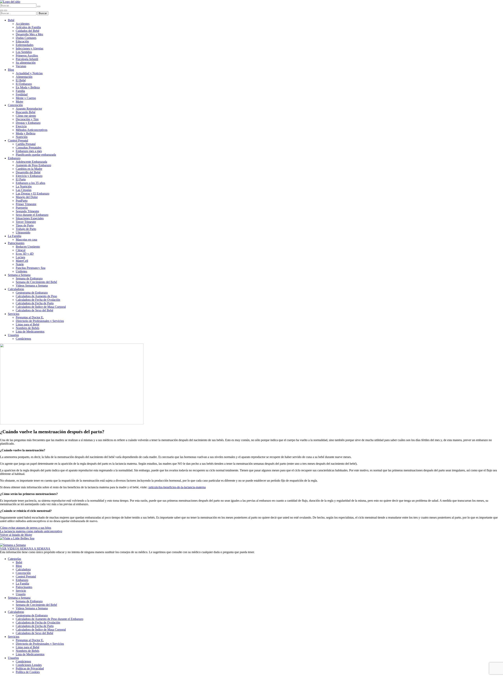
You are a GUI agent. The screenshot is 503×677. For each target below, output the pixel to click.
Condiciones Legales (29, 665)
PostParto (22, 200)
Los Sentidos (24, 52)
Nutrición (22, 137)
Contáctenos (23, 338)
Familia (20, 91)
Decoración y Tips (27, 119)
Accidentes (22, 23)
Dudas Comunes (26, 38)
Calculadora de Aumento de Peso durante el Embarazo (49, 619)
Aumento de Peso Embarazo (33, 165)
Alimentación (24, 76)
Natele (20, 264)
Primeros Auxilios (27, 55)
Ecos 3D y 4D (25, 253)
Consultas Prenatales (28, 147)
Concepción (15, 105)
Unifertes (21, 271)
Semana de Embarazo (29, 278)
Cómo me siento (26, 115)
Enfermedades (24, 45)
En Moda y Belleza (28, 87)
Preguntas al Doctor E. (30, 317)
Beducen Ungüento (28, 246)
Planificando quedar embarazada (36, 154)
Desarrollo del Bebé (28, 172)
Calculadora (23, 569)
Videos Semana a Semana (32, 285)
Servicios (13, 314)
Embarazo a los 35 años (30, 183)
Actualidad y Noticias (29, 73)
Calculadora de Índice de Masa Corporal (41, 306)
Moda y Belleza (25, 133)
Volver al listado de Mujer (16, 534)
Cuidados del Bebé (27, 30)
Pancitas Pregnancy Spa (30, 268)
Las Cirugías (23, 190)
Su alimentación (26, 62)
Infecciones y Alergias (29, 48)
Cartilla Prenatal (26, 144)
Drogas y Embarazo (28, 122)
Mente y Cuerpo (26, 98)
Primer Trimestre (26, 204)
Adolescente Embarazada (31, 161)
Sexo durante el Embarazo (32, 214)
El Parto (21, 179)
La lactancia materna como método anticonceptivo (31, 531)
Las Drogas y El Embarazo (32, 193)
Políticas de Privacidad (30, 668)
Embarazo (14, 158)
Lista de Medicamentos (30, 331)
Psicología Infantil (27, 59)
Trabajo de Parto (26, 229)
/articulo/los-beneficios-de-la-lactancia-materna (177, 487)
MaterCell (22, 260)
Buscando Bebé (25, 112)
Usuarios (13, 335)
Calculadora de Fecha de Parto (35, 303)
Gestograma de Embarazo (32, 292)
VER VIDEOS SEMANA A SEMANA (25, 548)
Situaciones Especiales (30, 218)
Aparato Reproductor (29, 108)
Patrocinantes (16, 243)
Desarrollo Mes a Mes (29, 34)
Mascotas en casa (26, 239)
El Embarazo (24, 84)
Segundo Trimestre (27, 211)
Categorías (14, 558)
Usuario (21, 594)
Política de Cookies (28, 672)
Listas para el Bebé (27, 324)
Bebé (11, 20)
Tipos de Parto (25, 225)
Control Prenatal (18, 140)
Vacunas (21, 66)
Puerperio (22, 207)
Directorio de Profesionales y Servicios (40, 321)
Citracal (20, 250)
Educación (22, 41)
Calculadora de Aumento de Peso (36, 296)
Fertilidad (22, 94)
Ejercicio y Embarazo (29, 176)
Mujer (19, 101)
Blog (11, 69)
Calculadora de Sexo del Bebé (34, 310)
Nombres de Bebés (27, 328)
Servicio (21, 590)
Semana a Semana (19, 275)
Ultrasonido (23, 232)
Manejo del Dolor (27, 197)
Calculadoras (16, 289)
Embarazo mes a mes (29, 151)
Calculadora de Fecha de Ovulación (38, 299)
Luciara (20, 257)
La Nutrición (24, 186)
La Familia (14, 236)
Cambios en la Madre (29, 168)
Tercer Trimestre (26, 222)
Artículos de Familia (28, 27)
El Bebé (21, 80)
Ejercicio (21, 126)
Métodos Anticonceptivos (31, 130)
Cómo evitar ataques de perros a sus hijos (25, 527)
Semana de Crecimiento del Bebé (36, 282)
